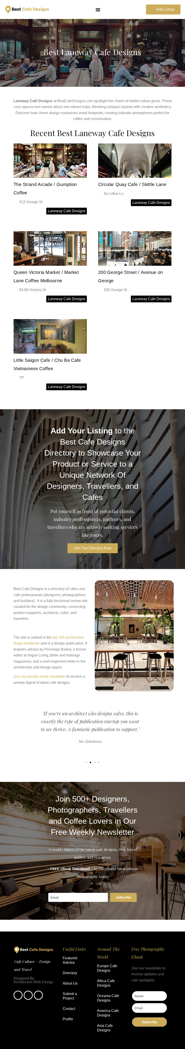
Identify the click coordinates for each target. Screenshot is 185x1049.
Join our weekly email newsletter (40, 676)
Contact (69, 1009)
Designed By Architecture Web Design (33, 980)
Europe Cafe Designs (107, 968)
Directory (70, 973)
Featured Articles (70, 960)
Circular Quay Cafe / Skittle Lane (132, 184)
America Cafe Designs (108, 1013)
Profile (68, 1019)
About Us (70, 983)
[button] (98, 9)
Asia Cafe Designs (105, 1028)
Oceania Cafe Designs (108, 998)
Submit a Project (70, 996)
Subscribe (123, 897)
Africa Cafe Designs (106, 983)
